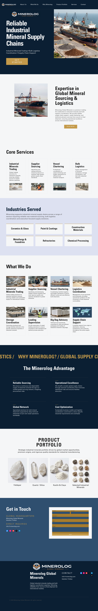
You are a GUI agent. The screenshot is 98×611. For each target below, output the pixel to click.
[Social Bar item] (7, 531)
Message (54, 526)
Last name (73, 510)
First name (54, 510)
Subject (53, 521)
